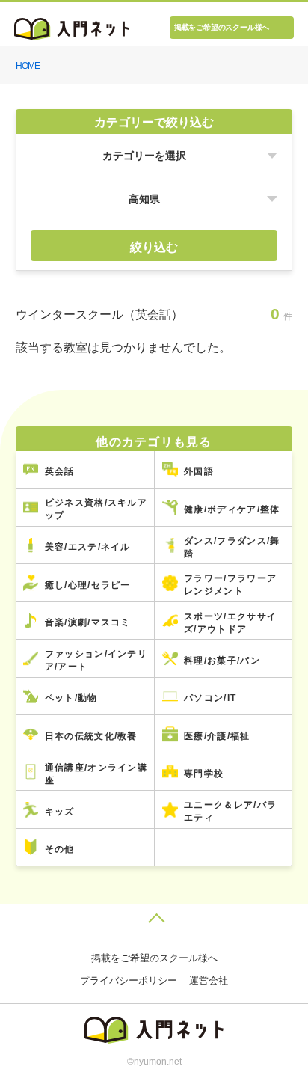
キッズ (60, 811)
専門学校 (204, 773)
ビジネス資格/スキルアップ (96, 509)
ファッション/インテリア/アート (96, 660)
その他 (60, 849)
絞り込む (154, 247)
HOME (28, 66)
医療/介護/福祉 (217, 736)
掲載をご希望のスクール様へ (221, 27)
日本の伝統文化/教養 (91, 736)
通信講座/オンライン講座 (96, 774)
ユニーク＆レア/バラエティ (230, 811)
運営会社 (208, 980)
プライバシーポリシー (128, 980)
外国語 (199, 471)
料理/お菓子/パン (222, 660)
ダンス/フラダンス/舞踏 (232, 547)
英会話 (60, 471)
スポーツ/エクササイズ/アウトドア (230, 622)
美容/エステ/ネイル (88, 547)
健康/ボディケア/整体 (232, 509)
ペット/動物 (71, 698)
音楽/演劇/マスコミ (88, 622)
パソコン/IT (210, 698)
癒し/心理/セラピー (88, 585)
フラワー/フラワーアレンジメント (230, 584)
